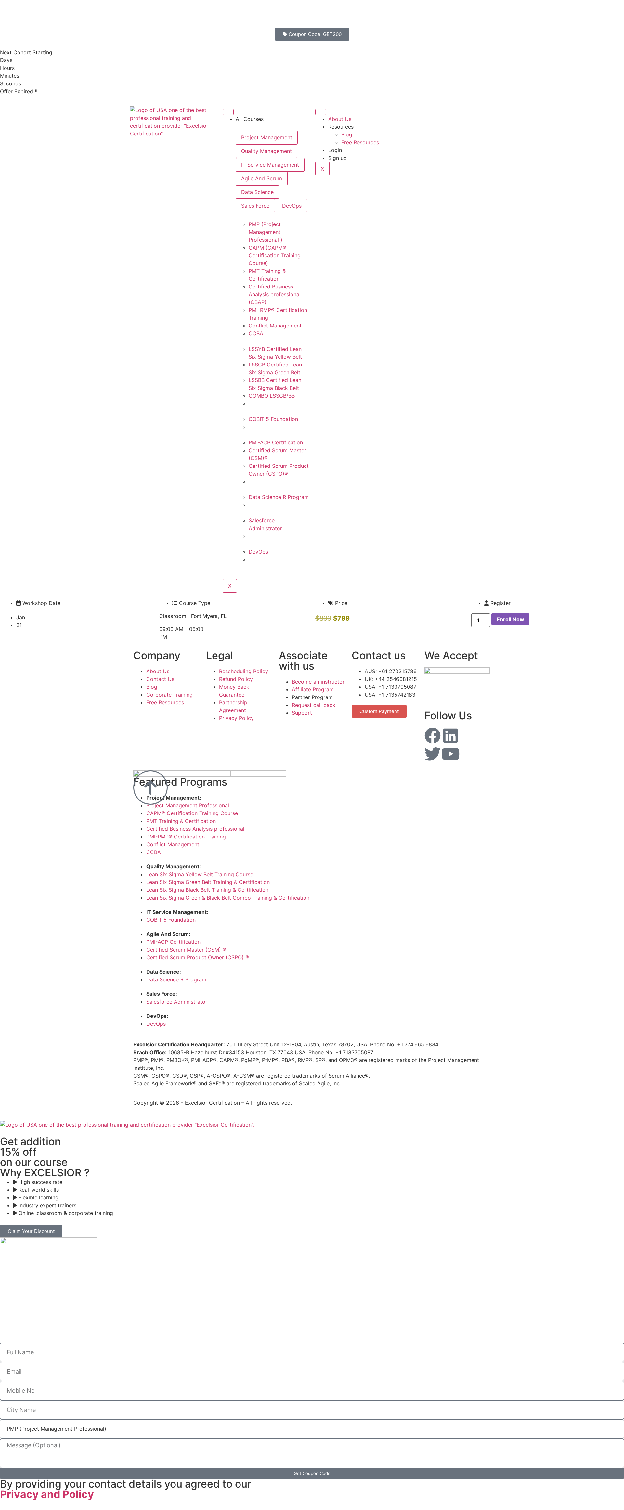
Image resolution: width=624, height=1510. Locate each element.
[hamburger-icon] (228, 112)
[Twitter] (432, 754)
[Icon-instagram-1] (468, 735)
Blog (346, 134)
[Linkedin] (450, 735)
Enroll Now (510, 619)
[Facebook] (432, 735)
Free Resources (360, 142)
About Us (339, 119)
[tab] (267, 137)
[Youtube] (450, 754)
